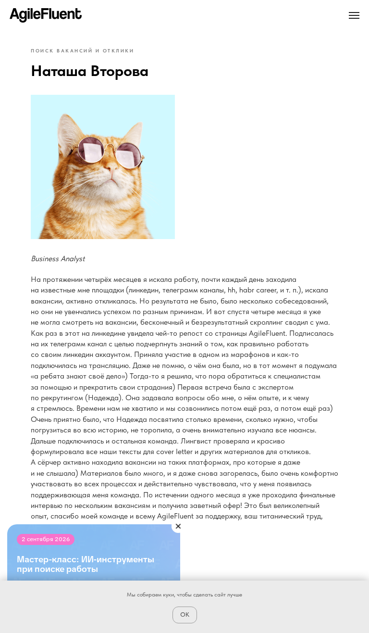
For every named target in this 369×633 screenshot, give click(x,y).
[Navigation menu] (354, 15)
